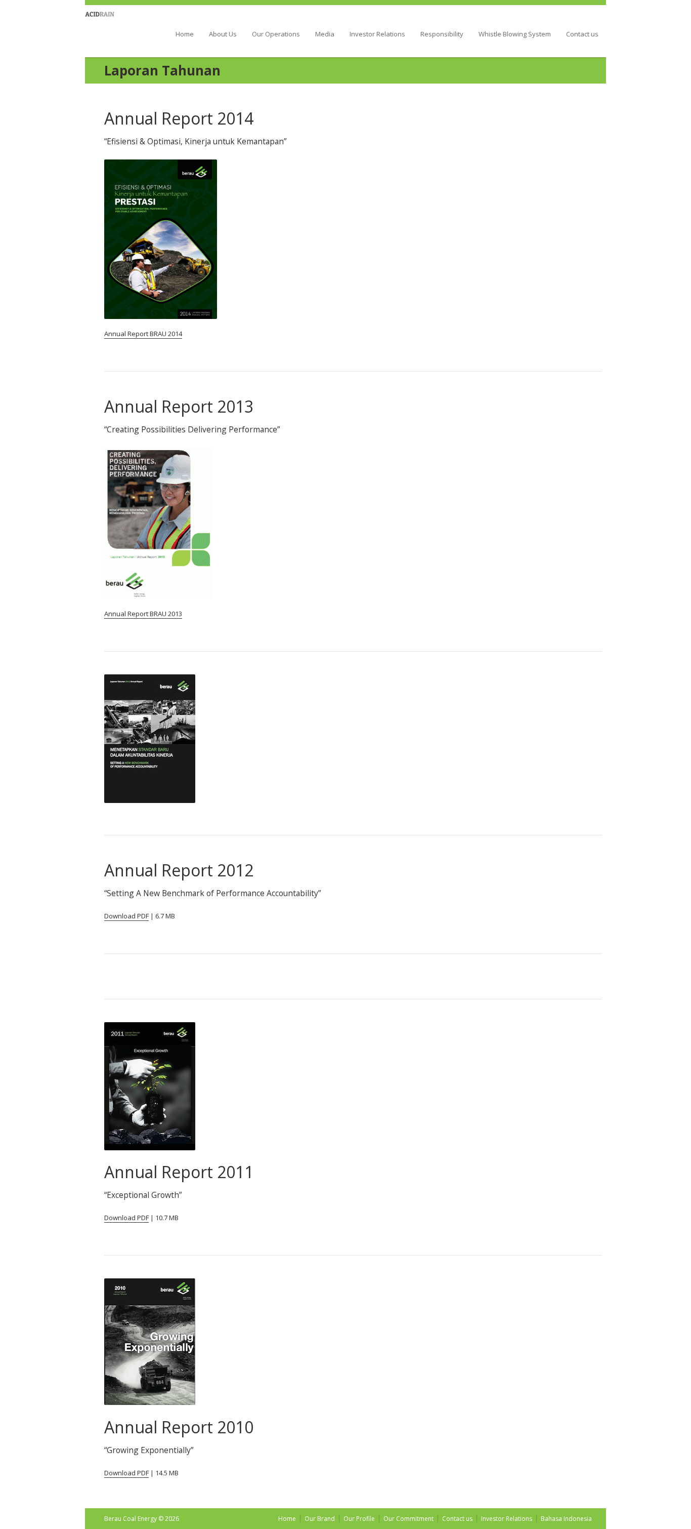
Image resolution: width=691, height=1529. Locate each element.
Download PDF (126, 915)
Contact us (582, 34)
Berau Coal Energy (114, 30)
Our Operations (276, 34)
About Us (223, 34)
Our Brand (320, 1518)
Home (185, 34)
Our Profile (359, 1518)
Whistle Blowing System (515, 34)
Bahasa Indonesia (566, 1518)
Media (324, 34)
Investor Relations (377, 34)
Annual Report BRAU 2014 (143, 333)
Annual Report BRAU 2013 (143, 613)
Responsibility (441, 34)
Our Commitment (408, 1518)
